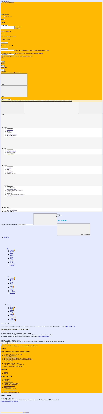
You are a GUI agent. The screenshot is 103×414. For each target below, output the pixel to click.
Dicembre (12, 265)
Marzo (11, 253)
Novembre (12, 263)
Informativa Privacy (8, 382)
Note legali (6, 380)
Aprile (11, 254)
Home (58, 214)
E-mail (16, 50)
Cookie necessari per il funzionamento (10, 340)
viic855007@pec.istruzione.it (19, 359)
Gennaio (12, 250)
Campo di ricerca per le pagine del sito (10, 224)
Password (17, 28)
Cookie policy (7, 379)
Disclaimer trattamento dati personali (9, 401)
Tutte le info (6, 237)
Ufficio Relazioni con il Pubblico (11, 383)
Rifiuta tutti (12, 329)
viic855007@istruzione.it (19, 358)
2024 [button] (8, 304)
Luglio (11, 258)
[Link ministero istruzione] (7, 2)
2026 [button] (8, 249)
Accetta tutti (23, 329)
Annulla (2, 99)
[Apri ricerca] (90, 108)
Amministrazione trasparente (10, 390)
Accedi (2, 19)
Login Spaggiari (39, 53)
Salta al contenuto (5, 1)
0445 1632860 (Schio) (11, 355)
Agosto (11, 259)
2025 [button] (8, 276)
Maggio (11, 255)
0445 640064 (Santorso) (11, 357)
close (2, 114)
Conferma (8, 99)
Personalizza (4, 329)
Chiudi (2, 61)
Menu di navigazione (85, 234)
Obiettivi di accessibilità (9, 386)
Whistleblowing (7, 387)
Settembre (12, 261)
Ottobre (11, 262)
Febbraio (12, 251)
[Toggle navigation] (12, 108)
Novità (58, 215)
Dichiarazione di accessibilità (10, 384)
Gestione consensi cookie (10, 388)
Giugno (11, 257)
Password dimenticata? (6, 31)
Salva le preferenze (12, 343)
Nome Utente (18, 27)
